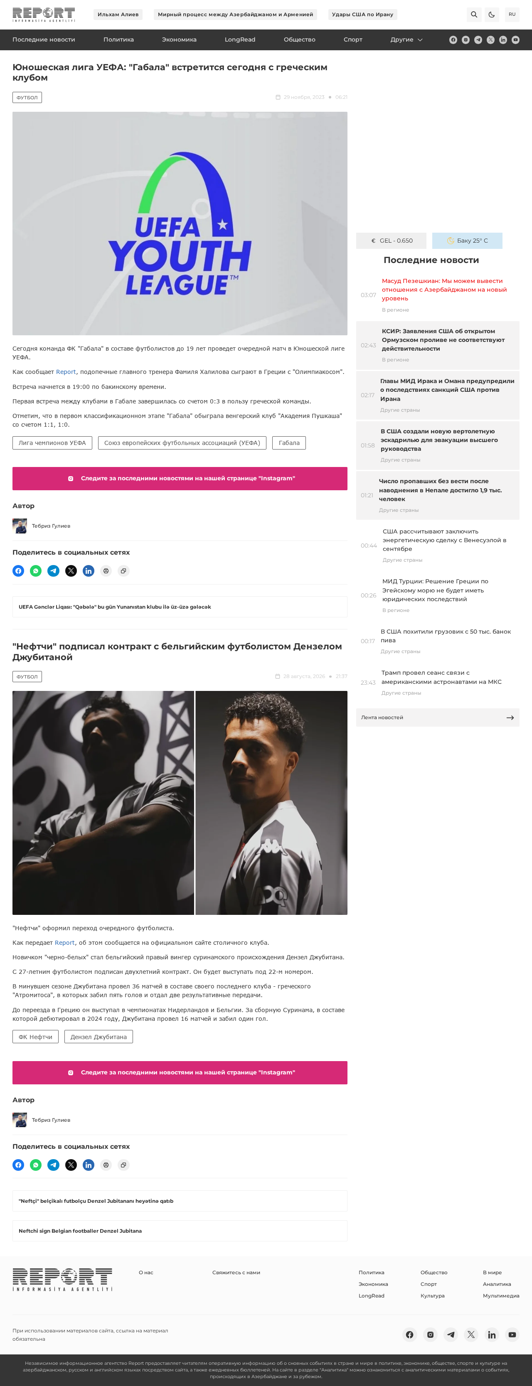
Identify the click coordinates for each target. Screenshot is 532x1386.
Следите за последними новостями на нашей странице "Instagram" (188, 478)
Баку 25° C (472, 240)
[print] (106, 571)
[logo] (43, 14)
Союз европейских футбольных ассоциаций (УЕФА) (182, 442)
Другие (402, 39)
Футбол (27, 98)
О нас (146, 1272)
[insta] (466, 40)
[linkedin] (503, 40)
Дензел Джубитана (99, 1036)
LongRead (371, 1296)
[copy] (123, 571)
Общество (434, 1272)
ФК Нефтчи (35, 1036)
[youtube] (516, 40)
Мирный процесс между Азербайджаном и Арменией (235, 14)
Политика (371, 1272)
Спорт (429, 1284)
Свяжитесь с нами (236, 1272)
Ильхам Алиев (118, 14)
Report (66, 371)
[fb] (453, 40)
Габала (289, 442)
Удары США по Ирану (362, 14)
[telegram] (478, 40)
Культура (433, 1296)
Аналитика (497, 1284)
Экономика (373, 1284)
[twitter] (491, 40)
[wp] (36, 571)
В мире (492, 1272)
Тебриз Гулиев (51, 526)
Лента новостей (382, 717)
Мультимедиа (501, 1296)
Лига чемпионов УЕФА (52, 442)
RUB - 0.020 (396, 240)
